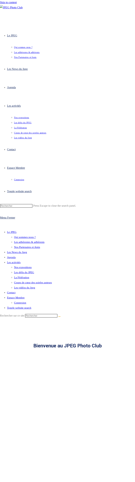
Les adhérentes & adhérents (29, 242)
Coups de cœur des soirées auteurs (33, 282)
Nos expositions (23, 267)
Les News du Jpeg (17, 252)
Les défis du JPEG (24, 272)
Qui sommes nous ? (25, 237)
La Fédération (21, 277)
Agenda (11, 257)
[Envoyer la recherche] (59, 316)
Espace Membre (16, 297)
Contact (11, 292)
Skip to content (8, 2)
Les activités (14, 262)
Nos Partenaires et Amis (27, 247)
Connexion (20, 302)
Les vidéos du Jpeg (24, 287)
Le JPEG (12, 232)
